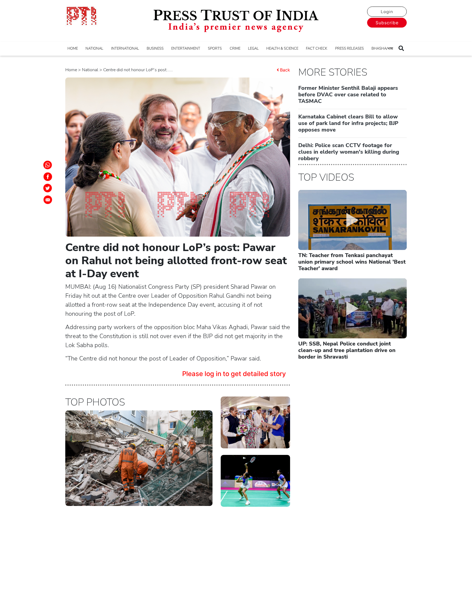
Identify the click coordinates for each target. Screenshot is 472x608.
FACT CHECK (316, 48)
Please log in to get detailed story (234, 374)
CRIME (235, 48)
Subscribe (387, 22)
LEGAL (253, 48)
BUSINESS (155, 48)
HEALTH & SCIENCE (282, 48)
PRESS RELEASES (349, 48)
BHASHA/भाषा (382, 48)
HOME (72, 48)
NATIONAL (94, 48)
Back (285, 70)
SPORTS (215, 48)
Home (71, 70)
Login (387, 12)
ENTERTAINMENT (185, 48)
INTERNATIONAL (125, 48)
